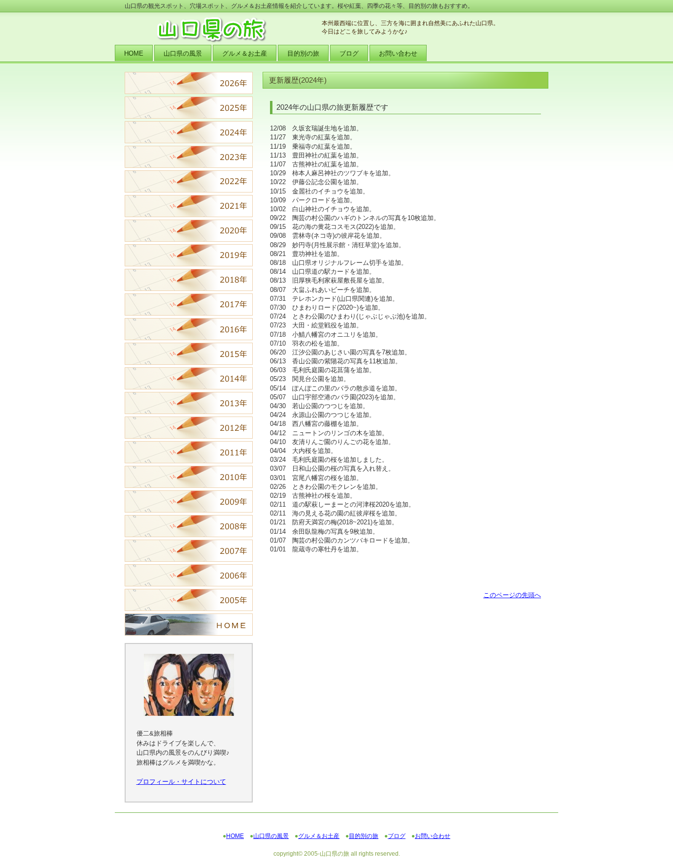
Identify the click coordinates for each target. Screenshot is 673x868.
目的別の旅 (363, 836)
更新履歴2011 (189, 452)
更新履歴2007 (189, 551)
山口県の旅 (223, 29)
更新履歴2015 (189, 354)
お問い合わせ (432, 836)
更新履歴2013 (189, 403)
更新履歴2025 (189, 107)
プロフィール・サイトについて (181, 781)
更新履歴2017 (189, 304)
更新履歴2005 (189, 600)
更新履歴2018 (189, 280)
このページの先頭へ (512, 595)
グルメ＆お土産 (318, 836)
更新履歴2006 (189, 575)
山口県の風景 (271, 836)
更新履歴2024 (189, 132)
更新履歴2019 (189, 255)
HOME (189, 624)
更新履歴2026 (189, 83)
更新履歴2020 (189, 231)
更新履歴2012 (189, 428)
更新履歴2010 (189, 477)
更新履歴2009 (189, 501)
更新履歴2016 (189, 329)
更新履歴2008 (189, 526)
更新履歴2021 (189, 206)
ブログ (396, 836)
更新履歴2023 (189, 157)
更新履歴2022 (189, 181)
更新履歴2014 (189, 378)
